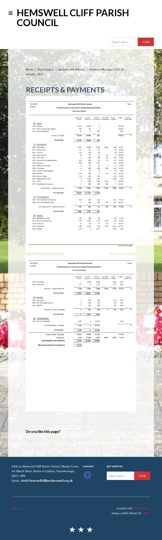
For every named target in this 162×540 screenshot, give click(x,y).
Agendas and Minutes (71, 69)
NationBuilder (141, 508)
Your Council (46, 69)
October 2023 (34, 74)
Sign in (16, 508)
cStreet (146, 513)
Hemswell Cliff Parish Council (73, 17)
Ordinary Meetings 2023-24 (106, 69)
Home (29, 69)
